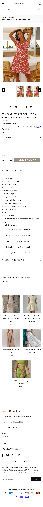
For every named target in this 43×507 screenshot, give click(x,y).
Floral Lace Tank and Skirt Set (32, 350)
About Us (5, 437)
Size (3, 142)
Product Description (15, 171)
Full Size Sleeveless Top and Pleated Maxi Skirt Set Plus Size (11, 318)
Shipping (16, 422)
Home (4, 18)
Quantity (4, 155)
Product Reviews (13, 260)
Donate (4, 443)
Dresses (11, 18)
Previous (3, 90)
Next (39, 90)
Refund (10, 422)
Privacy (4, 422)
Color (3, 132)
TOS (21, 422)
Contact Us (5, 440)
